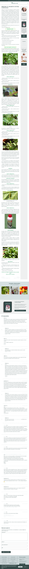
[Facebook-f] (11, 563)
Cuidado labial (24, 44)
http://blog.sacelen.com (7, 514)
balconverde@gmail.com (17, 419)
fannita (5, 436)
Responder (5, 324)
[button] (27, 3)
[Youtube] (14, 563)
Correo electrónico (5, 544)
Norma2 (5, 503)
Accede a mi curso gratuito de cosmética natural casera (14, 0)
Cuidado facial (24, 43)
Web (2, 547)
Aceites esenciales (24, 45)
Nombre (3, 541)
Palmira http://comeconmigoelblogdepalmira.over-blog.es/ (13, 454)
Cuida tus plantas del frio (14, 295)
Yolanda (5, 425)
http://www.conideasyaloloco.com (9, 515)
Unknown (5, 520)
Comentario (4, 532)
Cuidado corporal (24, 42)
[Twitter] (15, 563)
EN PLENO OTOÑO (23, 295)
